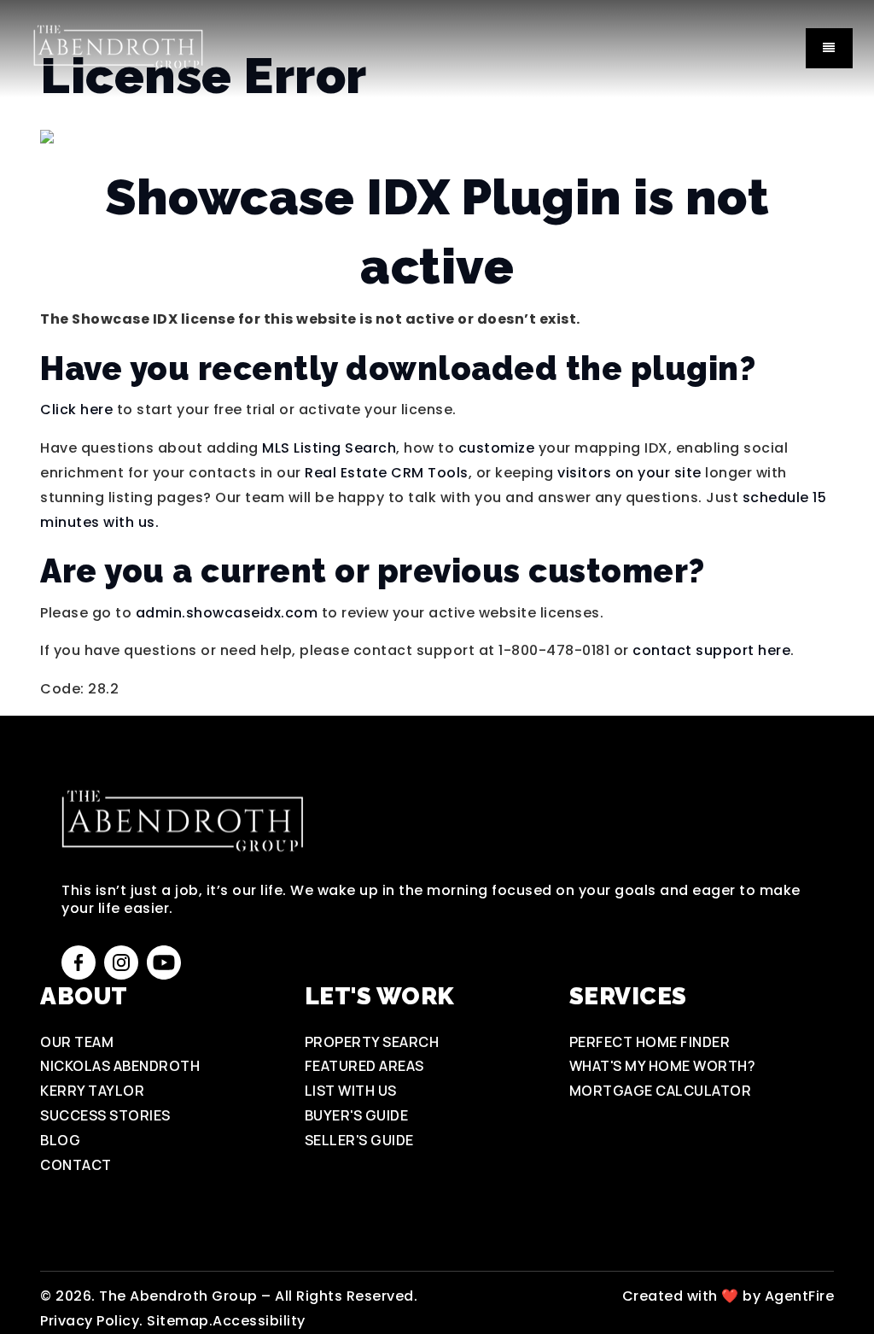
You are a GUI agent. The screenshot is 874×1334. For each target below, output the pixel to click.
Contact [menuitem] (76, 1165)
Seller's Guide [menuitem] (359, 1140)
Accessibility (259, 1321)
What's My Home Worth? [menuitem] (662, 1065)
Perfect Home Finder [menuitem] (650, 1042)
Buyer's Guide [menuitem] (357, 1115)
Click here (76, 409)
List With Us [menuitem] (351, 1090)
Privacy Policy (89, 1321)
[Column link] (635, 1296)
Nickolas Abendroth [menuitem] (120, 1065)
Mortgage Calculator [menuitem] (660, 1090)
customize (496, 448)
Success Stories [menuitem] (105, 1115)
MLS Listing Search (329, 448)
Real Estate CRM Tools (387, 473)
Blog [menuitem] (60, 1140)
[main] (437, 351)
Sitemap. (180, 1321)
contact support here (711, 650)
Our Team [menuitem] (77, 1042)
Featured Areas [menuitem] (364, 1065)
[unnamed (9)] (117, 47)
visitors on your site (629, 473)
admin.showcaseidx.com (227, 613)
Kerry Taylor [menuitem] (92, 1090)
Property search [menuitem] (372, 1042)
